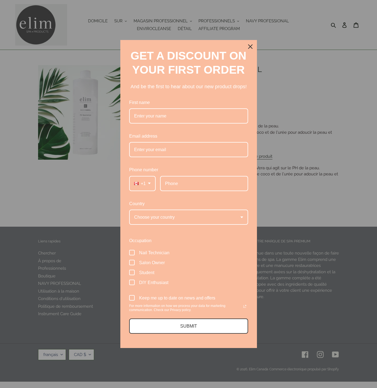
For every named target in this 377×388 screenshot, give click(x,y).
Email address (143, 136)
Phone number (143, 169)
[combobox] (142, 183)
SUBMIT (188, 326)
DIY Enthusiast (153, 282)
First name (139, 102)
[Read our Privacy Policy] (244, 306)
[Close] (250, 46)
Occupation (140, 240)
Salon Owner (152, 262)
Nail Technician (154, 252)
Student (146, 272)
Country (137, 203)
